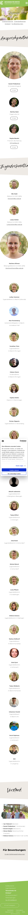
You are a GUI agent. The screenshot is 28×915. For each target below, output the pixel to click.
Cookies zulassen (14, 470)
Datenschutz (9, 912)
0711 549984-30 (14, 143)
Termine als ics (15, 913)
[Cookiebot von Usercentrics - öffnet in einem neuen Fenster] (20, 441)
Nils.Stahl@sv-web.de (14, 198)
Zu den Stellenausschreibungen (15, 854)
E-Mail (14, 90)
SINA (23, 912)
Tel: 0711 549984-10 (11, 900)
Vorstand (7, 24)
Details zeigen (19, 465)
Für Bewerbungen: (17, 24)
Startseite (10, 910)
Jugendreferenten (20, 21)
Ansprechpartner (7, 21)
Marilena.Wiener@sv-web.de (14, 268)
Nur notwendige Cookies (14, 473)
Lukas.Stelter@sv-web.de (14, 224)
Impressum (19, 910)
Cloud (18, 912)
